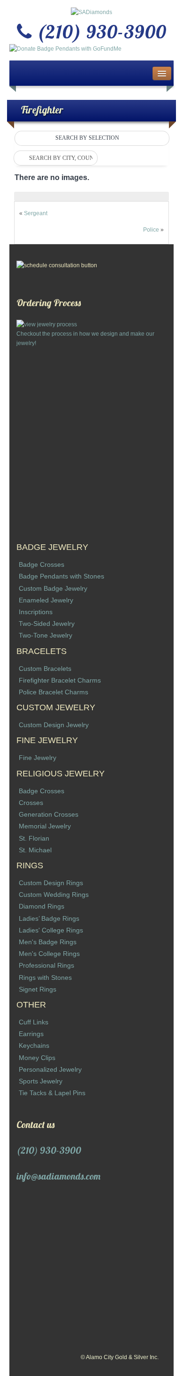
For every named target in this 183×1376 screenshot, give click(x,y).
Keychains (34, 1045)
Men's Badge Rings (47, 942)
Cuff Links (33, 1022)
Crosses (31, 802)
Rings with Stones (45, 977)
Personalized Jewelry (50, 1069)
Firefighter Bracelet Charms (60, 680)
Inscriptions (36, 612)
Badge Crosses (41, 564)
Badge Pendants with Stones (61, 576)
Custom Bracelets (45, 668)
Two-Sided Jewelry (47, 623)
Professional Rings (46, 965)
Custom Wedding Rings (54, 894)
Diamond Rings (41, 906)
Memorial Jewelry (45, 826)
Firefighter (42, 109)
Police (151, 229)
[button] (92, 138)
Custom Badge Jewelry (53, 588)
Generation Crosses (48, 814)
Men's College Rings (49, 953)
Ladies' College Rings (51, 930)
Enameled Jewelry (46, 600)
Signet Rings (37, 989)
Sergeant (35, 213)
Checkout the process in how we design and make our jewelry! (85, 338)
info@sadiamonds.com (58, 1176)
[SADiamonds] (91, 11)
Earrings (31, 1034)
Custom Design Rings (51, 883)
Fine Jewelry (37, 757)
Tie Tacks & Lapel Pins (52, 1093)
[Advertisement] (91, 439)
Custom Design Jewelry (54, 725)
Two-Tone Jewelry (45, 635)
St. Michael (35, 850)
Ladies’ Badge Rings (49, 918)
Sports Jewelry (40, 1081)
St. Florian (34, 838)
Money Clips (37, 1057)
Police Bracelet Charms (53, 692)
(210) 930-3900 (48, 1150)
